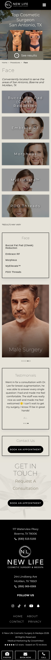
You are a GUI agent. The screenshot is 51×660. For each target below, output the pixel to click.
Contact (17, 621)
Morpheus (25, 154)
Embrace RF (25, 128)
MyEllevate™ (25, 180)
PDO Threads (25, 206)
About (32, 616)
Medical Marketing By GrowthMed (25, 641)
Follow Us (25, 595)
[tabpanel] (25, 321)
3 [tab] (27, 423)
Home (4, 63)
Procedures (15, 63)
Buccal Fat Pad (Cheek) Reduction (25, 102)
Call (43, 657)
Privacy (34, 621)
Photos (7, 657)
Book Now (25, 657)
